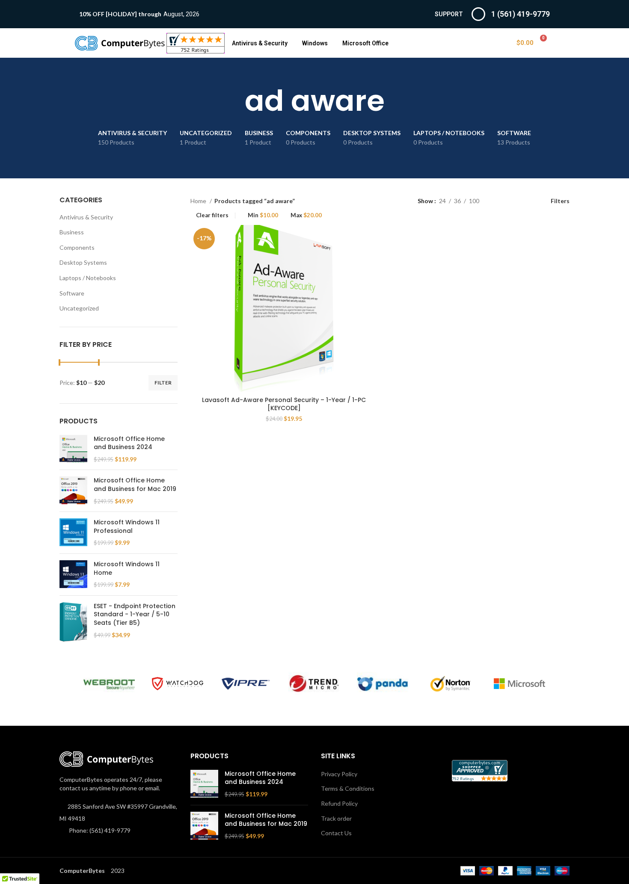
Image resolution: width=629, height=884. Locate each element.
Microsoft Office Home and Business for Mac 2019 (135, 484)
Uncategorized (79, 308)
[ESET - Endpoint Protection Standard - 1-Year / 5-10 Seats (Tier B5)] (73, 622)
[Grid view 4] (526, 200)
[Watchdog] (177, 683)
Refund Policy (339, 803)
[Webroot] (109, 683)
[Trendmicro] (314, 683)
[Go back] (234, 100)
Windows (315, 43)
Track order (336, 818)
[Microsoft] (519, 684)
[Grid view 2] (499, 200)
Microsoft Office (365, 43)
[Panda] (382, 683)
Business (71, 232)
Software (71, 293)
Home (199, 200)
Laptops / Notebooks (87, 277)
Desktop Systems (83, 262)
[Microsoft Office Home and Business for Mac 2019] (73, 490)
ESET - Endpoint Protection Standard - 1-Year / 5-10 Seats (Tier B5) (134, 614)
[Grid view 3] (512, 200)
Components (77, 247)
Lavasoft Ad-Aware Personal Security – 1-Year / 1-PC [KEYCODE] (284, 404)
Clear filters (212, 215)
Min (263, 215)
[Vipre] (246, 683)
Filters (560, 200)
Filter (163, 382)
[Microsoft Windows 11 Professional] (73, 532)
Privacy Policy (339, 774)
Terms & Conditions (347, 788)
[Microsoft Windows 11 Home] (73, 574)
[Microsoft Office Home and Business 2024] (73, 449)
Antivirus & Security (260, 43)
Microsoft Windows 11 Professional (127, 526)
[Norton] (451, 683)
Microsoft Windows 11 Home (127, 568)
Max (306, 215)
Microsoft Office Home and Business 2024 (129, 443)
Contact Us (336, 833)
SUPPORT (449, 14)
